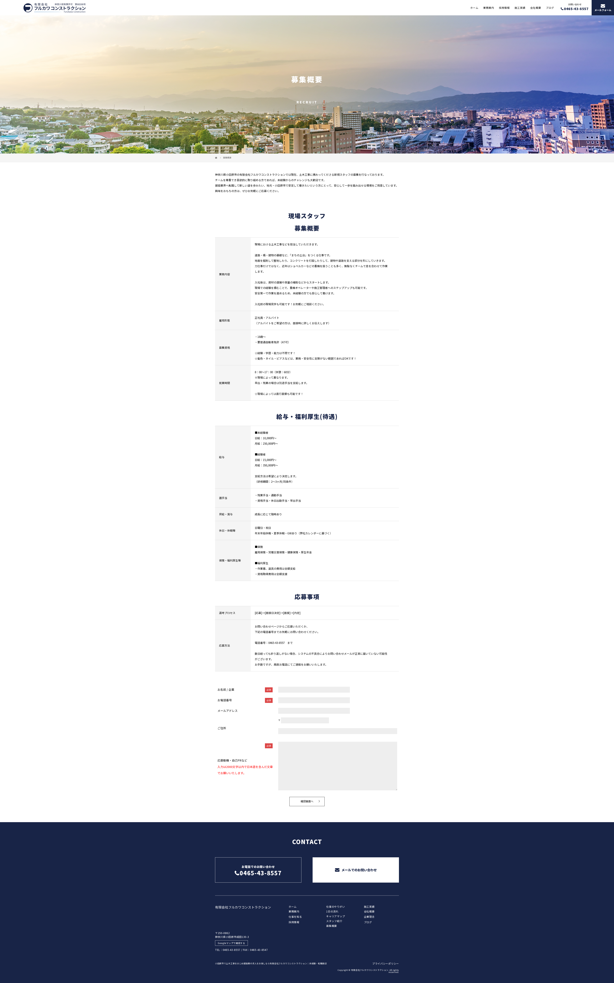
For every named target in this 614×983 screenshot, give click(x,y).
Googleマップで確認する (231, 943)
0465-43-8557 (276, 643)
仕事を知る (295, 916)
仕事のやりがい (335, 906)
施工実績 (520, 7)
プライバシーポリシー (385, 963)
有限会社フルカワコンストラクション (243, 907)
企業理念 (369, 916)
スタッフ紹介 (334, 921)
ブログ (550, 7)
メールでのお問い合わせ (359, 870)
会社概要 (535, 7)
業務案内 (488, 7)
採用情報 (504, 7)
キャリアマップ (335, 916)
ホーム (474, 7)
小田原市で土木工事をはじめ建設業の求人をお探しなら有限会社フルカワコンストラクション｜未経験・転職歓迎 (271, 963)
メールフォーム (602, 10)
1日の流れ (332, 911)
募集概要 (331, 925)
